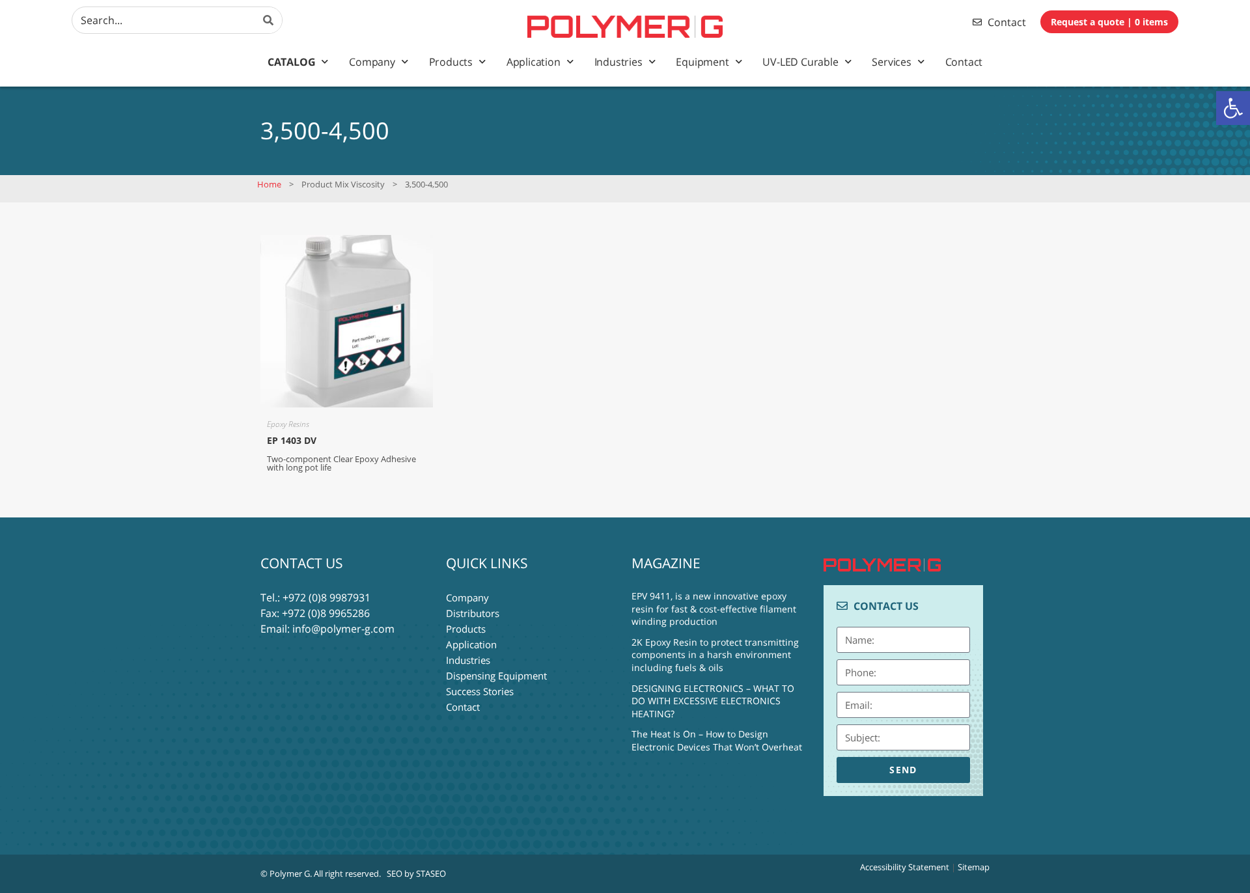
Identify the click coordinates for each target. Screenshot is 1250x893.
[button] (1233, 108)
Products (451, 62)
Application (534, 62)
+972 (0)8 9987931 (326, 597)
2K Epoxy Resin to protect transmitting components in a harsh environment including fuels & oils (715, 655)
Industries (618, 62)
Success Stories (480, 691)
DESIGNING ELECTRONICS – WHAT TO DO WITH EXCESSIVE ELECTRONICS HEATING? (713, 701)
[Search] (269, 20)
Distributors (472, 613)
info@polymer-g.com (343, 629)
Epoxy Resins (288, 424)
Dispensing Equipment (496, 675)
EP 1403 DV (291, 440)
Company (372, 62)
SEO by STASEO (416, 873)
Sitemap (974, 867)
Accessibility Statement (904, 867)
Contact (964, 62)
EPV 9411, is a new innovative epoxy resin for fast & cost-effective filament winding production (714, 608)
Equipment (702, 62)
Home (269, 184)
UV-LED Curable (800, 62)
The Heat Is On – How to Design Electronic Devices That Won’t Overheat (717, 740)
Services (891, 62)
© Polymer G (285, 873)
